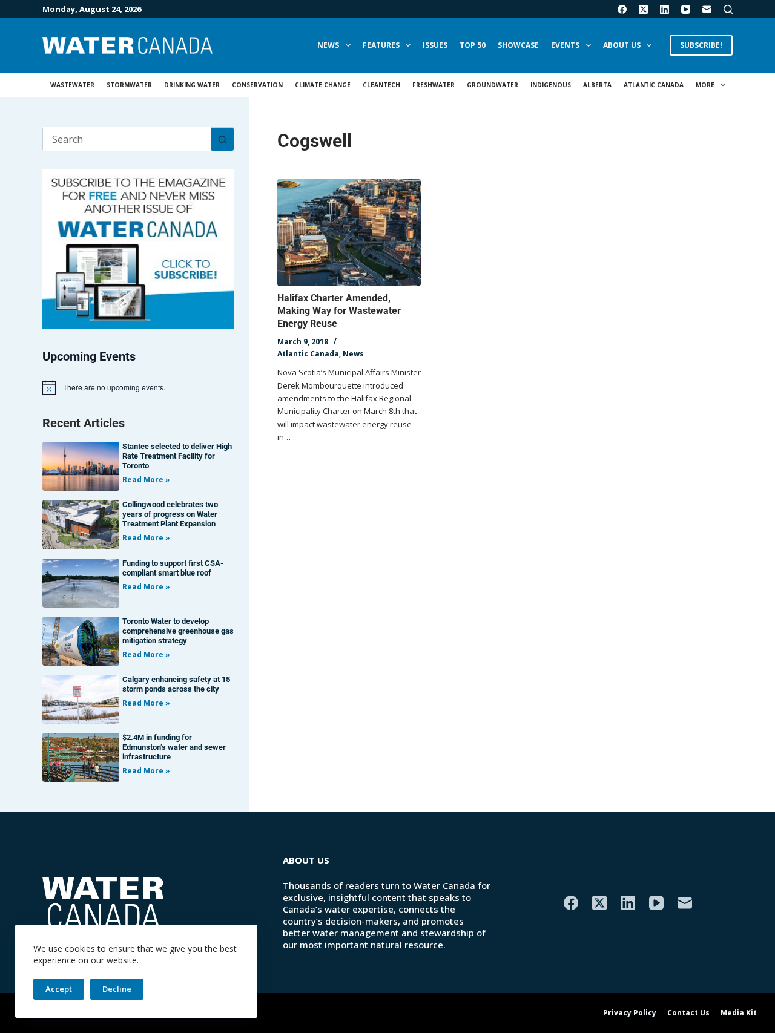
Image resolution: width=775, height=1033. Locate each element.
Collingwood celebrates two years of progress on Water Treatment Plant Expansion (170, 514)
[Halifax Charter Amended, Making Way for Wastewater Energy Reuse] (349, 232)
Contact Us (688, 1013)
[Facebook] (622, 9)
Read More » (146, 479)
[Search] (728, 9)
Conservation (257, 84)
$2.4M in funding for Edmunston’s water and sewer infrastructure (174, 747)
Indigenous (550, 84)
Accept (58, 988)
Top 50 (473, 45)
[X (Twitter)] (643, 9)
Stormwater (129, 84)
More (705, 84)
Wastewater (72, 84)
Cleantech (381, 84)
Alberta (597, 84)
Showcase (518, 45)
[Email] (706, 9)
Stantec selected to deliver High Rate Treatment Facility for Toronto (177, 456)
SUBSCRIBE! (701, 45)
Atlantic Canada (654, 84)
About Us (622, 45)
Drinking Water (192, 84)
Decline (116, 988)
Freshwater (433, 84)
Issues (435, 45)
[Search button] (222, 139)
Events (565, 45)
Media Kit (739, 1013)
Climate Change (323, 84)
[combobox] (127, 139)
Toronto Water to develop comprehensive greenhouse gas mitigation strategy (178, 631)
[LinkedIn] (664, 9)
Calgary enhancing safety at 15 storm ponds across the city (176, 684)
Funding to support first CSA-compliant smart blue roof (172, 568)
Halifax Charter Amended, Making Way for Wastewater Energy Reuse (339, 310)
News (328, 45)
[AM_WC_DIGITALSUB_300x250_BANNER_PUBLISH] (138, 248)
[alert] (138, 387)
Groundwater (492, 84)
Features (381, 45)
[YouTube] (685, 9)
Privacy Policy (629, 1013)
